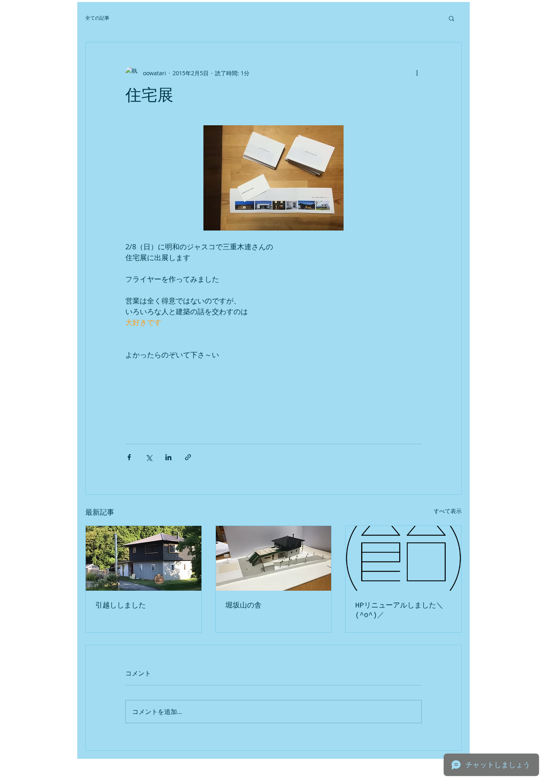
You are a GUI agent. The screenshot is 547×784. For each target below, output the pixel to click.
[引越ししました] (143, 558)
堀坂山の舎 (243, 606)
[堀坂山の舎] (274, 558)
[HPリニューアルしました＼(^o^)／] (403, 558)
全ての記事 (97, 18)
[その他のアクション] (417, 73)
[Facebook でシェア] (129, 457)
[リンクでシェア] (188, 457)
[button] (451, 18)
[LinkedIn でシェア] (168, 457)
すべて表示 (448, 511)
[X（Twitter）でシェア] (149, 457)
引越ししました (120, 606)
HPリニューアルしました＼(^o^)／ (399, 610)
